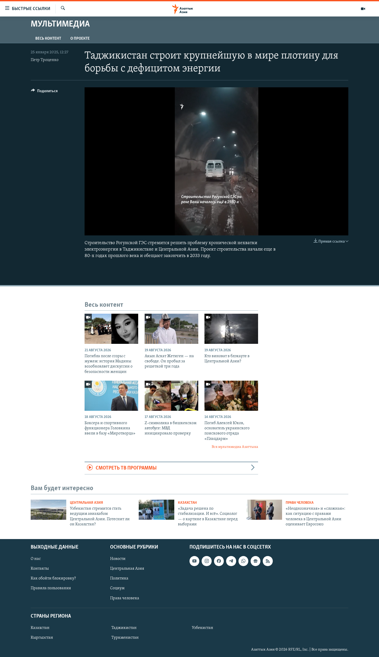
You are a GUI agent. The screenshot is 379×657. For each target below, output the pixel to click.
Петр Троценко (45, 60)
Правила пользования (51, 588)
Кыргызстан (42, 638)
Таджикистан (124, 628)
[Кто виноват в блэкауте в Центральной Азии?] (231, 329)
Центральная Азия (86, 503)
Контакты (40, 569)
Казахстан (187, 503)
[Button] (44, 92)
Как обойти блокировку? (53, 578)
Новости (118, 559)
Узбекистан (202, 628)
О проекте (80, 39)
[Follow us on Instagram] (206, 561)
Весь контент (48, 39)
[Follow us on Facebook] (219, 561)
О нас (36, 559)
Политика (119, 578)
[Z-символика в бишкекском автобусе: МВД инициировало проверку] (171, 396)
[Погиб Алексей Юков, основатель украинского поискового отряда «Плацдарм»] (231, 396)
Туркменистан (125, 638)
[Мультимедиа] (363, 8)
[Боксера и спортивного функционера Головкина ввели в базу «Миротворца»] (111, 396)
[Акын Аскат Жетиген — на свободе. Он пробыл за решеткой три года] (171, 329)
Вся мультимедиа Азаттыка (235, 447)
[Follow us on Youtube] (194, 561)
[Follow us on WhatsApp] (243, 561)
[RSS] (268, 561)
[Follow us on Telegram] (231, 561)
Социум (117, 588)
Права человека (300, 503)
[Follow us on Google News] (255, 561)
